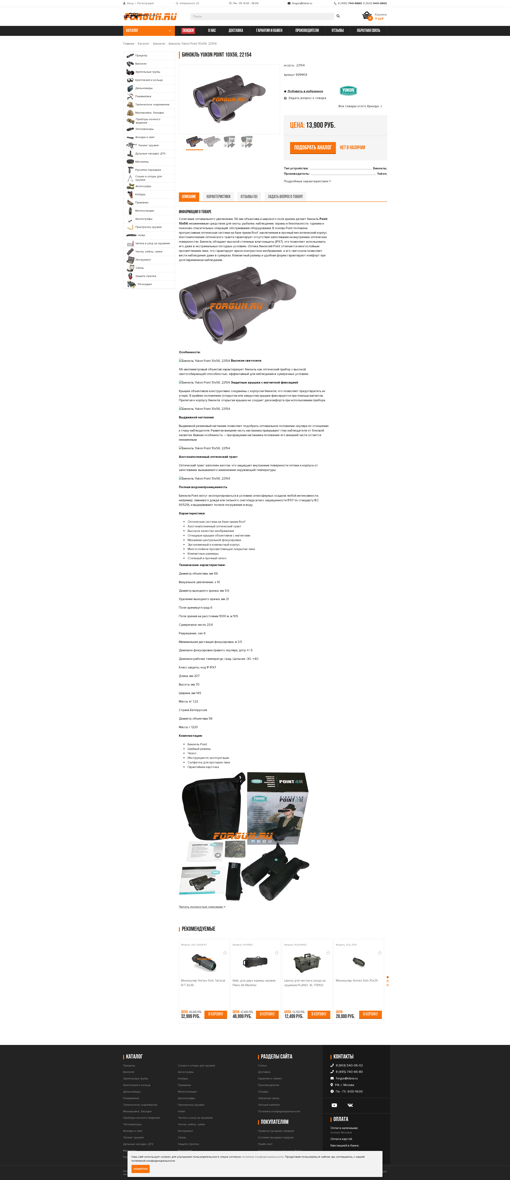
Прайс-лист (265, 1144)
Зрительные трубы (135, 1078)
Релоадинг (185, 1150)
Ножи (181, 1111)
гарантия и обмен (269, 30)
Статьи (262, 1065)
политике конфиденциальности (263, 1156)
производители (307, 30)
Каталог (143, 44)
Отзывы (263, 1091)
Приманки (184, 1085)
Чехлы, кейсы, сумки (191, 1124)
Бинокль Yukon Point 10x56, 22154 (193, 44)
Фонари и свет (132, 1131)
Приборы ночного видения (141, 1117)
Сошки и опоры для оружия (196, 1065)
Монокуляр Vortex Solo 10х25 (357, 981)
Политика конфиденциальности (279, 1111)
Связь (182, 1137)
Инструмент (185, 1131)
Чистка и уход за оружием (195, 1117)
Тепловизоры (132, 1124)
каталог (132, 30)
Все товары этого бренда (359, 106)
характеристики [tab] (218, 197)
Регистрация (145, 3)
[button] (388, 978)
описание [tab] (189, 197)
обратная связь (368, 30)
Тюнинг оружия (133, 1137)
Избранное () (189, 3)
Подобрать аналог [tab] (313, 148)
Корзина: (381, 17)
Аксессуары (186, 1072)
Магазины (129, 1150)
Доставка (264, 1072)
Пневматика (131, 1098)
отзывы (338, 30)
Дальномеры (131, 1091)
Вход (130, 3)
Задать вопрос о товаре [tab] (307, 98)
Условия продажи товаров (275, 1137)
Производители (268, 1085)
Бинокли (159, 44)
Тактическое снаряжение (140, 1104)
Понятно (140, 1169)
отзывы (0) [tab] (249, 197)
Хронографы (186, 1098)
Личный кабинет (269, 1104)
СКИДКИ (188, 30)
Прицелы (129, 1065)
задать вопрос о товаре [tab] (285, 197)
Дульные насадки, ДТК (138, 1144)
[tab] (307, 181)
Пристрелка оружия (191, 1104)
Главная (128, 44)
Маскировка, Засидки (137, 1111)
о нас (212, 30)
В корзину (215, 1014)
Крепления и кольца (136, 1085)
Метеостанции (187, 1091)
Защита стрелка (188, 1144)
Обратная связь (269, 1098)
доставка (236, 30)
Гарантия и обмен (270, 1078)
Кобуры (183, 1078)
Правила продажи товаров (276, 1131)
